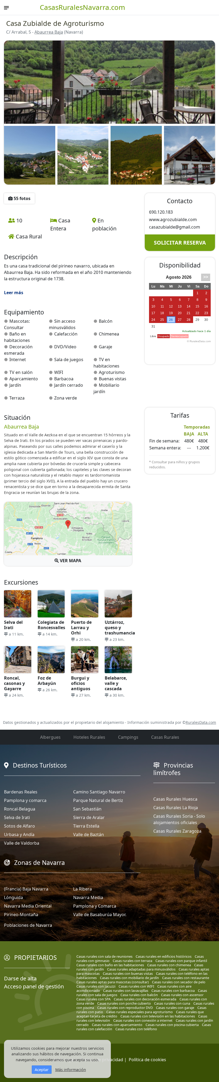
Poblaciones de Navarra (28, 925)
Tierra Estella (86, 826)
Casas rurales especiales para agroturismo (139, 1011)
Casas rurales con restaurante (185, 977)
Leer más (13, 293)
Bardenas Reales (20, 792)
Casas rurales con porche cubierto (124, 1003)
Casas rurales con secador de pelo (178, 982)
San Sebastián (87, 809)
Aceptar (42, 1069)
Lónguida (13, 897)
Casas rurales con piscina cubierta (172, 1024)
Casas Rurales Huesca (175, 799)
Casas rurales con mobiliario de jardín (129, 977)
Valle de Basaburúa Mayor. (99, 914)
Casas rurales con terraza (132, 960)
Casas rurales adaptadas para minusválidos (141, 969)
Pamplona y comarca (25, 800)
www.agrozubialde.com (173, 219)
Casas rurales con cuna (172, 1003)
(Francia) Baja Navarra (26, 889)
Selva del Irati (13, 624)
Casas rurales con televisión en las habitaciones (157, 1016)
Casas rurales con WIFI (136, 986)
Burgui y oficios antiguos (80, 683)
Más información (70, 1069)
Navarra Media (88, 897)
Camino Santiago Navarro (99, 792)
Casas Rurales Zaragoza (177, 831)
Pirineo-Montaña (21, 914)
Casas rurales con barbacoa (173, 990)
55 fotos (21, 198)
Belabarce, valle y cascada (116, 683)
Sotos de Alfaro (19, 826)
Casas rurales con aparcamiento (117, 1024)
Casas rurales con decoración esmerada (145, 999)
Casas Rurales (165, 737)
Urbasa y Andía (19, 834)
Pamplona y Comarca (94, 906)
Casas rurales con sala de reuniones (104, 956)
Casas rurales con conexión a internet (143, 1020)
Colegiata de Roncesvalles (51, 624)
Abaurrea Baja (48, 32)
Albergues (50, 737)
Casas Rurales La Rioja (175, 807)
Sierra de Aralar (89, 817)
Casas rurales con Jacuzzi (95, 986)
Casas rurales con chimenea (169, 965)
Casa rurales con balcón (139, 994)
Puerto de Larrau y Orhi (81, 627)
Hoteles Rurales (89, 737)
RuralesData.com (201, 722)
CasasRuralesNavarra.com (82, 7)
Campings (128, 737)
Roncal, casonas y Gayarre (14, 683)
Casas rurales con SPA (93, 999)
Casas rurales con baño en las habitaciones (110, 965)
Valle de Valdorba (21, 843)
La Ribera (82, 889)
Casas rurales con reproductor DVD (125, 1007)
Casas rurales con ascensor (182, 994)
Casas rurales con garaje (175, 1007)
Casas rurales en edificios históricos (163, 956)
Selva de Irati (17, 817)
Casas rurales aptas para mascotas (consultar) (112, 982)
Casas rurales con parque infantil (181, 960)
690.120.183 (161, 212)
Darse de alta (20, 978)
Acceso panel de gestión (34, 986)
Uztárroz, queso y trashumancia (120, 627)
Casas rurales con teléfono (136, 1029)
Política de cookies (147, 1060)
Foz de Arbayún (47, 680)
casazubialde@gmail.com (174, 227)
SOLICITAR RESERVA (180, 242)
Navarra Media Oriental (28, 906)
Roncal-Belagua (19, 809)
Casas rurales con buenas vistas (128, 973)
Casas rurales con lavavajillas (125, 990)
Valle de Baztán (88, 834)
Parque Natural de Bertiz (98, 800)
